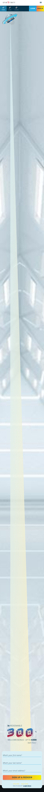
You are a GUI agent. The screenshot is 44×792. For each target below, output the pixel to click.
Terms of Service (24, 783)
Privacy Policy (16, 783)
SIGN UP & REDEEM (22, 777)
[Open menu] (40, 2)
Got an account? (22, 786)
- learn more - (32, 743)
